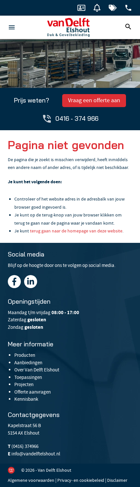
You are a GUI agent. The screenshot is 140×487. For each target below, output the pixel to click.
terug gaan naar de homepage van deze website (76, 231)
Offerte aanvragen (32, 392)
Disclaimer (117, 480)
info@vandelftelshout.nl (35, 454)
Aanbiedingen (28, 362)
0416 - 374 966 (76, 118)
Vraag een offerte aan (94, 100)
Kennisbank (26, 399)
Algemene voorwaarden (31, 480)
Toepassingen (28, 377)
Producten (24, 355)
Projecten (24, 384)
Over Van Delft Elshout (36, 370)
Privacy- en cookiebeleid (80, 480)
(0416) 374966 (24, 446)
